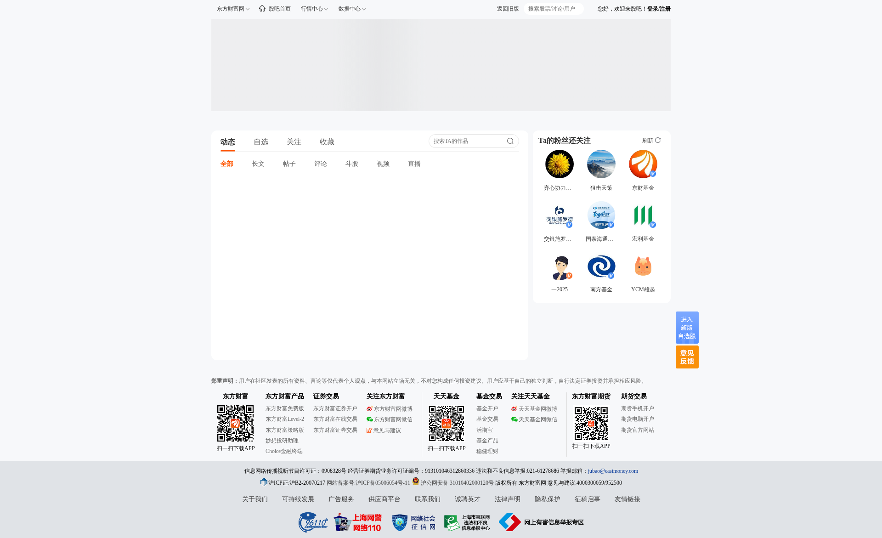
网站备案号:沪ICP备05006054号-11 (369, 483)
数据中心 (350, 9)
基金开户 (487, 408)
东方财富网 (230, 9)
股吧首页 (280, 9)
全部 (226, 163)
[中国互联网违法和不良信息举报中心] (541, 522)
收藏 (327, 142)
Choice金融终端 (284, 451)
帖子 (289, 163)
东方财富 (236, 396)
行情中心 (312, 9)
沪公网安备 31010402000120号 (457, 483)
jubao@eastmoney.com (613, 471)
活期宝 (484, 430)
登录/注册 (659, 9)
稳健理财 (487, 451)
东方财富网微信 (393, 419)
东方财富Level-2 (285, 419)
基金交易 (487, 419)
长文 (258, 163)
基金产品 (487, 440)
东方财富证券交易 (335, 430)
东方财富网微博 (393, 409)
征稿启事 (587, 499)
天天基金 (446, 396)
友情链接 (627, 499)
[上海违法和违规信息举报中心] (468, 522)
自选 (261, 142)
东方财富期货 (591, 396)
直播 (414, 163)
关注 (294, 142)
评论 (320, 163)
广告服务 (341, 499)
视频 (383, 163)
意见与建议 (387, 430)
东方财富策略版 (285, 430)
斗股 (351, 163)
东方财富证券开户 (335, 408)
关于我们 (255, 499)
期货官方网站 (637, 430)
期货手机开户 (637, 408)
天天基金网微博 (538, 409)
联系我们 (428, 499)
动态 (227, 142)
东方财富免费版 (285, 408)
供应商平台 (384, 499)
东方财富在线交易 (335, 419)
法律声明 (507, 499)
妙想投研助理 (282, 440)
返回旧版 (508, 9)
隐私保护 (547, 499)
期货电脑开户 (637, 419)
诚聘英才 (468, 499)
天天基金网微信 (538, 419)
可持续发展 (298, 499)
